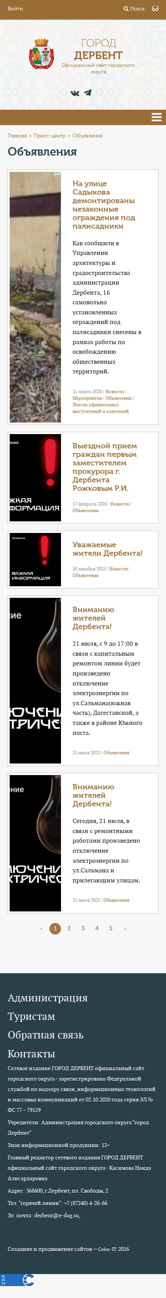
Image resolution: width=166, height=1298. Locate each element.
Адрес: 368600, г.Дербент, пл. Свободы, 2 (58, 1190)
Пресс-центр (50, 136)
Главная (17, 136)
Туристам (31, 1016)
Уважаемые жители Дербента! (108, 549)
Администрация (48, 997)
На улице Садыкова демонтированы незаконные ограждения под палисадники (104, 205)
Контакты (31, 1053)
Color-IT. (107, 1249)
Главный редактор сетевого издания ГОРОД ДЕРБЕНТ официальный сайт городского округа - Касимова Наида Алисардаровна (79, 1168)
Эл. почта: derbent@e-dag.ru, (44, 1215)
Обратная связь (46, 1035)
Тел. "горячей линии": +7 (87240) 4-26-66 (57, 1203)
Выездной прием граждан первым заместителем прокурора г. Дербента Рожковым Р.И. (105, 467)
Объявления (118, 398)
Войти (15, 9)
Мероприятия (87, 398)
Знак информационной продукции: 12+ (59, 1145)
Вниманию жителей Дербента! (93, 618)
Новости (114, 391)
